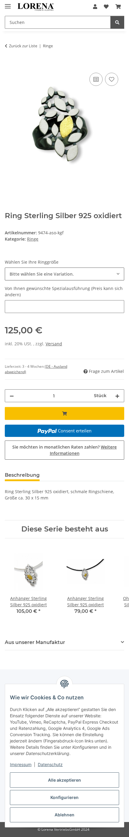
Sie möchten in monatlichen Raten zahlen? (64, 450)
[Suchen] (117, 22)
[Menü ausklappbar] (8, 3)
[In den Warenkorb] (9, 64)
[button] (95, 7)
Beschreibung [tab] (22, 475)
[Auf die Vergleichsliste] (96, 79)
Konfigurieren (64, 797)
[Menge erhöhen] (117, 396)
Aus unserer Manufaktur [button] (35, 642)
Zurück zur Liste (23, 45)
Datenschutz (50, 764)
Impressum (21, 764)
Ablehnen (64, 814)
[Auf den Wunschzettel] (111, 79)
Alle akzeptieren (64, 780)
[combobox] (64, 274)
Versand (54, 344)
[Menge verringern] (11, 396)
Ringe (32, 239)
